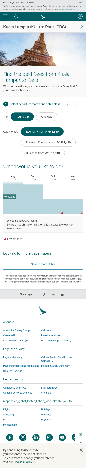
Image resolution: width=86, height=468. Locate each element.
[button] (5, 16)
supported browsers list (68, 9)
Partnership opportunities (57, 340)
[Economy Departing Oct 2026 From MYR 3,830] (53, 206)
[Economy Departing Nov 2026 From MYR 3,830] (73, 206)
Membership (10, 424)
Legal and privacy (12, 357)
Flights (7, 409)
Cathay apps (48, 330)
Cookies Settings (12, 371)
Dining (6, 419)
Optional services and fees (17, 392)
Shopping (8, 414)
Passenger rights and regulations (21, 365)
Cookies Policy (25, 462)
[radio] (22, 116)
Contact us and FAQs (14, 387)
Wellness (46, 414)
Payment (46, 419)
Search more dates (43, 264)
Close (80, 2)
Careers (9, 335)
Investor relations (50, 335)
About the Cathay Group (16, 330)
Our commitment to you (16, 340)
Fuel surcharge (49, 387)
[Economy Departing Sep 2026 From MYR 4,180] (33, 199)
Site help (46, 392)
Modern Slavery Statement (55, 365)
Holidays (45, 409)
